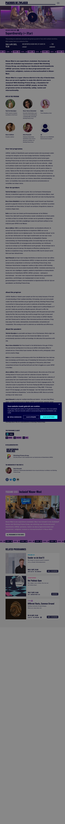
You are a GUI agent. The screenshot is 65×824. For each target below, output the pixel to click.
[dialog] (32, 412)
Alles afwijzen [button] (31, 417)
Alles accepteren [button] (48, 417)
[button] (14, 417)
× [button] (59, 404)
